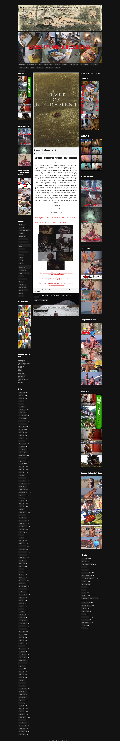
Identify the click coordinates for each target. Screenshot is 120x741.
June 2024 (21, 466)
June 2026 (21, 398)
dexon (44, 153)
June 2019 (21, 637)
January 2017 (22, 720)
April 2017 (21, 711)
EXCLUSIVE (21, 249)
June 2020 (21, 603)
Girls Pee (21, 257)
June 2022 (21, 535)
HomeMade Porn (94, 64)
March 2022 (22, 543)
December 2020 (22, 586)
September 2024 (23, 458)
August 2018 (22, 666)
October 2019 (22, 626)
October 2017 (22, 694)
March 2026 (22, 406)
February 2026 (22, 409)
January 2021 (22, 583)
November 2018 (22, 657)
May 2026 (21, 401)
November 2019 (22, 623)
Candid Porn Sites (84, 64)
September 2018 (23, 663)
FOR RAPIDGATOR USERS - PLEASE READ (90, 73)
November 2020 (22, 589)
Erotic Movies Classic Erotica (24, 245)
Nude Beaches (22, 270)
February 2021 (22, 580)
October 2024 (22, 455)
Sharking (21, 281)
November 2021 (22, 555)
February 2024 (22, 478)
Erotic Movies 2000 (46, 289)
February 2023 (22, 512)
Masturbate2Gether (73, 64)
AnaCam (33, 67)
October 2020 (22, 592)
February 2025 (22, 443)
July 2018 (21, 668)
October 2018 (22, 660)
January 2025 (22, 446)
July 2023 (21, 498)
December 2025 (22, 415)
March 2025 (22, 441)
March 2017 (22, 714)
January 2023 (22, 515)
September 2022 (23, 526)
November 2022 (22, 520)
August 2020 (22, 597)
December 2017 (22, 688)
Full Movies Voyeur (23, 252)
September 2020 (23, 594)
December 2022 (22, 517)
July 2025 (21, 429)
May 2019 (21, 640)
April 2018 (21, 677)
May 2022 (21, 537)
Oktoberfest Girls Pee (32, 64)
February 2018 (22, 683)
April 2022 (21, 540)
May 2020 (21, 606)
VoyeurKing (64, 64)
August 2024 (22, 461)
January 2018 (22, 685)
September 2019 (23, 629)
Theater (21, 293)
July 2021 (21, 566)
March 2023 (22, 509)
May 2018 (21, 674)
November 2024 (22, 452)
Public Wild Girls (22, 279)
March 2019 (22, 646)
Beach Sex (21, 227)
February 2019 (22, 648)
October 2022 (22, 523)
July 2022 (21, 532)
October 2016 (22, 728)
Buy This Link (22, 64)
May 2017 (21, 708)
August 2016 (22, 734)
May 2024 (21, 469)
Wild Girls (21, 296)
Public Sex (21, 276)
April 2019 (21, 643)
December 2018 (22, 654)
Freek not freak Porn (23, 67)
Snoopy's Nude (22, 284)
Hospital (21, 260)
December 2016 (22, 722)
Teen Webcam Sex (23, 290)
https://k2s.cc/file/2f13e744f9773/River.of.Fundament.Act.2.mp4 (50, 222)
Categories (57, 67)
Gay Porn (21, 254)
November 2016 (22, 725)
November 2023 (22, 486)
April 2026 (21, 404)
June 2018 (21, 671)
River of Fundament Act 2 (58, 289)
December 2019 (22, 620)
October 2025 (22, 421)
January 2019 (22, 651)
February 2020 (22, 614)
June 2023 (21, 500)
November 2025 (22, 418)
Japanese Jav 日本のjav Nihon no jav (24, 266)
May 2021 (21, 572)
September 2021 (23, 560)
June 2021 (21, 569)
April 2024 (21, 472)
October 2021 (22, 557)
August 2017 (22, 700)
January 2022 (22, 549)
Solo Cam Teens (49, 67)
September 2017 (23, 697)
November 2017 (22, 691)
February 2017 (22, 717)
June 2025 (21, 432)
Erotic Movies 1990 (23, 239)
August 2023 (22, 495)
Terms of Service (48, 64)
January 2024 (22, 480)
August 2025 (22, 426)
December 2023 (22, 483)
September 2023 (23, 492)
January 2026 (22, 412)
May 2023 (21, 503)
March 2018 (22, 680)
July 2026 (21, 395)
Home (40, 64)
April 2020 (21, 609)
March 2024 (22, 475)
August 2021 (22, 563)
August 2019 (22, 631)
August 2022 (22, 529)
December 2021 (22, 552)
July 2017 (21, 703)
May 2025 (21, 435)
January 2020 (22, 617)
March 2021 (22, 577)
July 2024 (21, 463)
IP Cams (21, 263)
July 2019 (21, 634)
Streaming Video (23, 287)
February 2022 (22, 546)
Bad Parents (22, 224)
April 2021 (21, 574)
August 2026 (22, 392)
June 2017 (21, 705)
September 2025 (23, 424)
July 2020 (21, 600)
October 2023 (22, 489)
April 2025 (21, 438)
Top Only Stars (40, 67)
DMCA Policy (57, 64)
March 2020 (22, 611)
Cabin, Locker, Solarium (24, 230)
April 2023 (21, 506)
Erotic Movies (39, 289)
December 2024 (22, 449)
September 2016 (23, 731)
